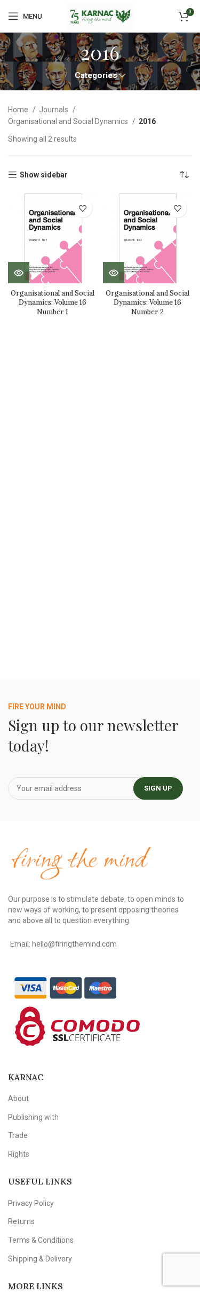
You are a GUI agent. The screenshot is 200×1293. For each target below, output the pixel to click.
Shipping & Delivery (40, 1259)
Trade (18, 1135)
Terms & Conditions (41, 1240)
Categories (96, 76)
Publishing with (33, 1117)
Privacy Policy (31, 1203)
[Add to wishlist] (83, 208)
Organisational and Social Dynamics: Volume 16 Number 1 (52, 302)
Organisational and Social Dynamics (69, 121)
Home (19, 109)
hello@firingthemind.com (74, 944)
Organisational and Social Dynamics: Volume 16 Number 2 (147, 302)
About (18, 1098)
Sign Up (158, 788)
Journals (54, 109)
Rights (18, 1154)
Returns (21, 1221)
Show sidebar (44, 175)
